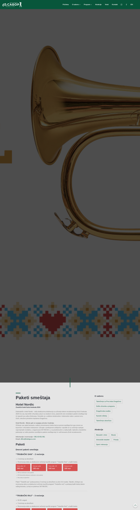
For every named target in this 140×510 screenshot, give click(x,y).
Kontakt (115, 4)
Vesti (106, 4)
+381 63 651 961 (39, 437)
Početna (66, 4)
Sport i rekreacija (102, 444)
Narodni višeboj (101, 416)
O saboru (75, 4)
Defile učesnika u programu (105, 406)
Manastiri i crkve (101, 435)
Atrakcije (98, 4)
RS (135, 4)
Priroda (116, 440)
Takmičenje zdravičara (103, 420)
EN (132, 4)
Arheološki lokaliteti (102, 440)
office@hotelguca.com (28, 439)
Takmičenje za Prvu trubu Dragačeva (108, 401)
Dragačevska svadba (103, 411)
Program (87, 4)
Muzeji (113, 435)
